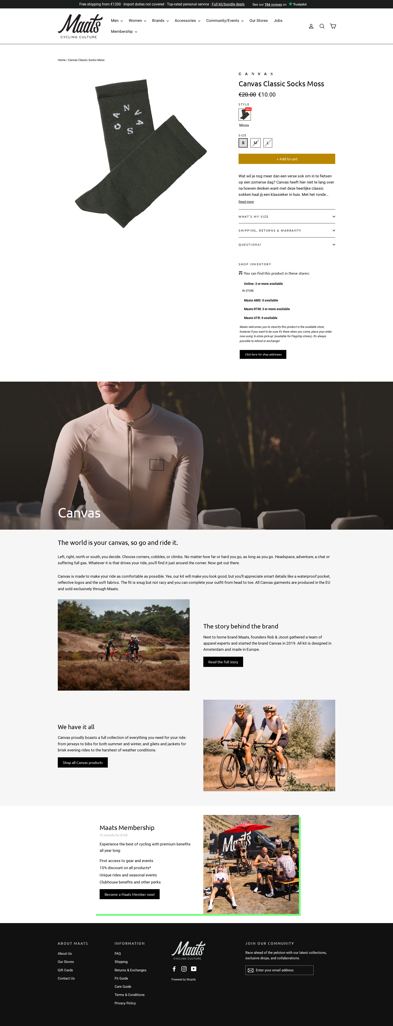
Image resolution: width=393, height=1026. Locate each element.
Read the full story (223, 661)
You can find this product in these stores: (277, 273)
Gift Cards (65, 970)
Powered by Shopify (183, 979)
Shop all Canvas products (83, 762)
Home (62, 60)
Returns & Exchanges (130, 970)
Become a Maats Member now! (130, 894)
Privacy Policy (125, 1003)
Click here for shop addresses (263, 354)
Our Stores (258, 20)
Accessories (186, 20)
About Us (65, 954)
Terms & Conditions (130, 995)
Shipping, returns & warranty (270, 230)
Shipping (121, 962)
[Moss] (245, 114)
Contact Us (66, 978)
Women (136, 20)
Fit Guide (121, 978)
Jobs (278, 20)
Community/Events (223, 20)
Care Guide (123, 987)
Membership (122, 31)
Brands (158, 20)
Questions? (250, 244)
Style (244, 104)
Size (243, 135)
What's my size (254, 216)
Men (115, 20)
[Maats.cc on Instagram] (184, 969)
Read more (246, 202)
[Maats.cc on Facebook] (174, 969)
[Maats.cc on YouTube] (193, 969)
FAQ (118, 954)
